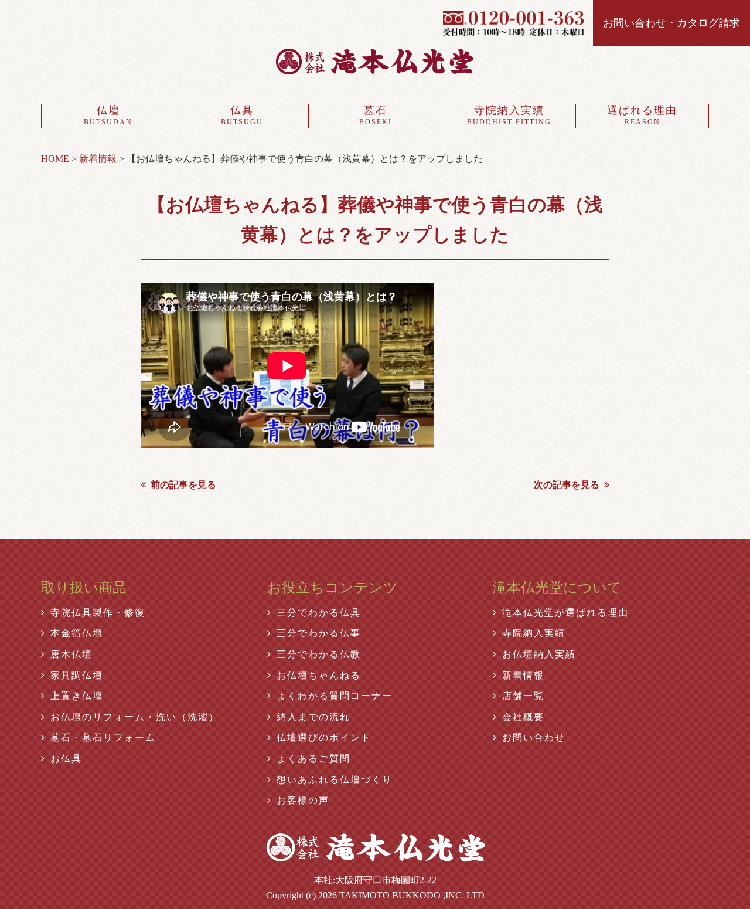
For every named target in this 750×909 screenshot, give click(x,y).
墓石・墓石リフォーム (103, 737)
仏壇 (108, 115)
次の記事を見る (566, 485)
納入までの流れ (313, 717)
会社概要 (523, 717)
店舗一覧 (523, 696)
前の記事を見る (183, 485)
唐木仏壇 (71, 654)
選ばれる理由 (642, 115)
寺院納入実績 (509, 115)
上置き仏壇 (76, 696)
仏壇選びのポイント (324, 737)
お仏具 (66, 759)
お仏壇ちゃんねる (319, 675)
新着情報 (523, 675)
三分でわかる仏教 (319, 654)
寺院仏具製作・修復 (97, 613)
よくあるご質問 (313, 759)
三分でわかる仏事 (319, 633)
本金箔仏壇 (76, 633)
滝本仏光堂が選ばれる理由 (565, 613)
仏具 (242, 115)
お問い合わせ (533, 737)
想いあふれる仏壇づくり (335, 780)
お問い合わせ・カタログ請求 (671, 23)
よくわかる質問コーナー (335, 696)
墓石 (375, 115)
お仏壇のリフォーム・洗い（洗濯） (134, 717)
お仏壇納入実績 (539, 654)
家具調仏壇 (76, 675)
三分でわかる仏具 (319, 613)
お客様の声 (303, 800)
